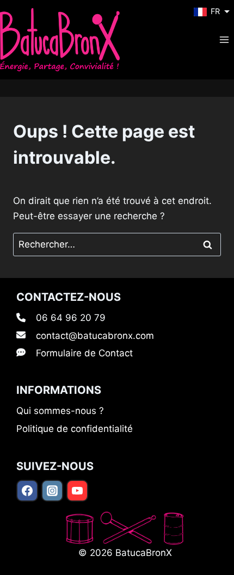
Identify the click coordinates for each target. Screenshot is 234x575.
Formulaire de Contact (84, 353)
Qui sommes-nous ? (60, 410)
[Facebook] (27, 491)
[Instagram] (52, 491)
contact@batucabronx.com (95, 335)
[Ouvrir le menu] (224, 39)
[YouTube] (77, 491)
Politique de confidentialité (74, 428)
